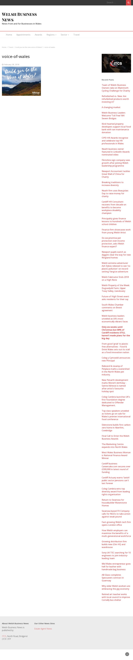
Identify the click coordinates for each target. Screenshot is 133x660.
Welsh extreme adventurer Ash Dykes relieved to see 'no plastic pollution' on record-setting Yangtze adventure (116, 267)
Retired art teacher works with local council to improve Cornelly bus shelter (116, 597)
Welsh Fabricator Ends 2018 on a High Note (115, 278)
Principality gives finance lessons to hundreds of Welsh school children (116, 221)
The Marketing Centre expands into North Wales (114, 445)
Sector (64, 34)
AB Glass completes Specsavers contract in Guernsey (113, 577)
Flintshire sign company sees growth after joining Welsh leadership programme (116, 163)
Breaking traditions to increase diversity (113, 184)
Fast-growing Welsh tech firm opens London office (116, 523)
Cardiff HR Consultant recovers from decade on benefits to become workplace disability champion (114, 207)
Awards (38, 34)
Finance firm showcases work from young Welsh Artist (116, 231)
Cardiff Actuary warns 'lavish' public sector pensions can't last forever (116, 480)
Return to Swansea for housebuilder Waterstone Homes (114, 502)
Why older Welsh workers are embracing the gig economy (116, 587)
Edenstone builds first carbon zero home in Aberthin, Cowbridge (116, 427)
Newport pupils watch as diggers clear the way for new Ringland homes (116, 254)
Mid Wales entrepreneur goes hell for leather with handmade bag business (116, 566)
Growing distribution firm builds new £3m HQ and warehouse (114, 544)
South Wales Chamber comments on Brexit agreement (112, 307)
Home (9, 34)
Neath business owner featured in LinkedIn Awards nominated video (116, 152)
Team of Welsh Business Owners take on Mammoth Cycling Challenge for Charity (116, 88)
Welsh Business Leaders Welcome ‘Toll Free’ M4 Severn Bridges (113, 115)
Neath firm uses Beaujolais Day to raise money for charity (115, 193)
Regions (50, 34)
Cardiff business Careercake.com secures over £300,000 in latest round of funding (116, 468)
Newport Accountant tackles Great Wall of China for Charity (116, 174)
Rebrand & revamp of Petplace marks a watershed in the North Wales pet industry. (115, 370)
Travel (76, 34)
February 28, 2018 (11, 64)
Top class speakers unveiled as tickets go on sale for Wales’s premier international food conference (116, 415)
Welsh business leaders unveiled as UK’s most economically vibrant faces (115, 318)
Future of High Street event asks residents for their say (115, 298)
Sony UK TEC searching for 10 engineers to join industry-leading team (116, 555)
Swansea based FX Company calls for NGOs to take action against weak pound (116, 514)
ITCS (4, 636)
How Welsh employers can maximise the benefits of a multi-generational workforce (116, 533)
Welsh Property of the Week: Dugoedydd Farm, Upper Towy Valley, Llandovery (116, 288)
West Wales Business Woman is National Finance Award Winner (116, 455)
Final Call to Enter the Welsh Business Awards (115, 437)
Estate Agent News (43, 628)
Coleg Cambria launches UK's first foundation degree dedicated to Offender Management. (116, 401)
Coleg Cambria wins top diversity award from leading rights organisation (116, 491)
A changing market (111, 107)
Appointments (23, 34)
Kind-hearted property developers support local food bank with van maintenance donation (116, 128)
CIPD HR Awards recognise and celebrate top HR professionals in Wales (115, 140)
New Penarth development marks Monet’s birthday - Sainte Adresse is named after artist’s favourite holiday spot (115, 386)
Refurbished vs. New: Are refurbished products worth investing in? (115, 99)
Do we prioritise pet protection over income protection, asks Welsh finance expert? (113, 242)
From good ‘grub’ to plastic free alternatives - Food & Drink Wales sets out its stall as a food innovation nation (116, 348)
